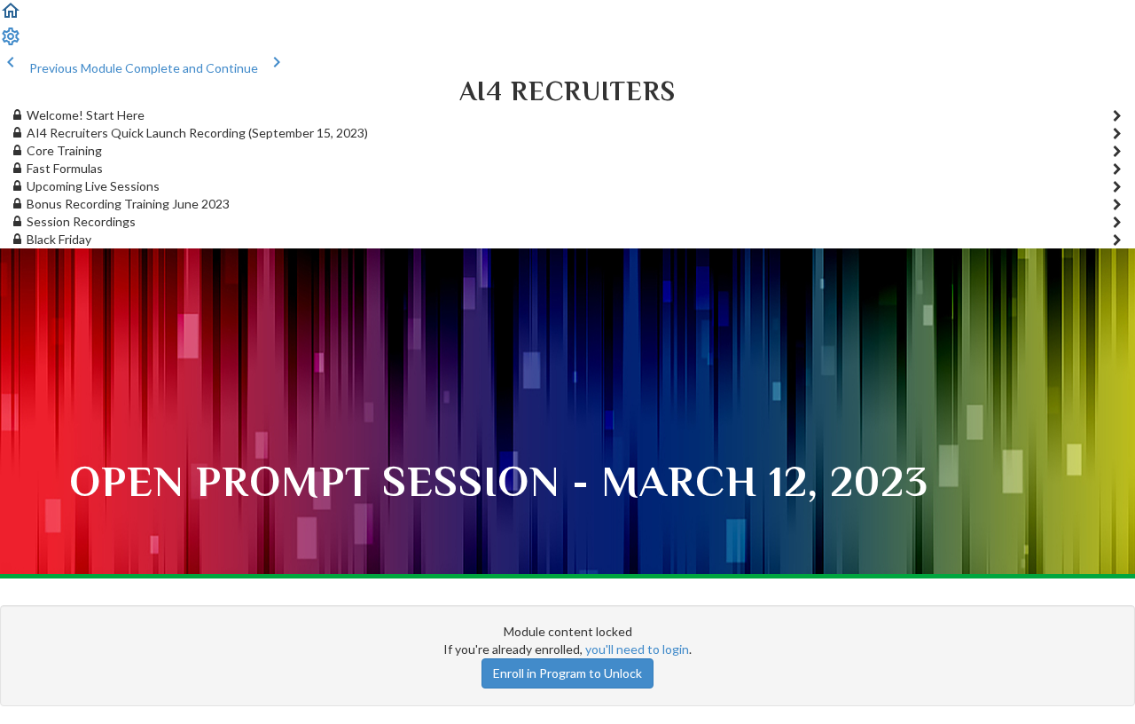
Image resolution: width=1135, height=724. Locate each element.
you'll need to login (637, 649)
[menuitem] (10, 42)
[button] (10, 16)
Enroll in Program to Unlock (567, 673)
